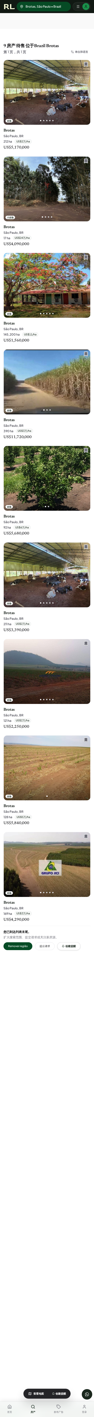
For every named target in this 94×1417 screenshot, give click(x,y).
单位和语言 (81, 51)
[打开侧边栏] (82, 6)
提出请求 (45, 946)
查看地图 (38, 1393)
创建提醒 (70, 946)
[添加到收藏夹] (85, 65)
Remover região (18, 946)
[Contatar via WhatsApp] (87, 1394)
